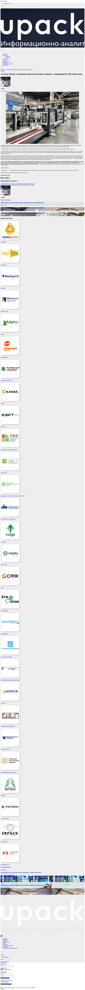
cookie (12, 987)
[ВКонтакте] (1, 178)
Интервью (8, 56)
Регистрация (3, 964)
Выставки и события (8, 63)
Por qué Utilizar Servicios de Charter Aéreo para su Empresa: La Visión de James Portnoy (21, 872)
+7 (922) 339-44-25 (5, 957)
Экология (5, 62)
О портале (5, 54)
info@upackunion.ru (5, 961)
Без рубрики (3, 869)
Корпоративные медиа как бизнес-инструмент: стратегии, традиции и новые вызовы (21, 878)
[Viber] (7, 178)
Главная (5, 938)
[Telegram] (5, 178)
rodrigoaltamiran (9, 875)
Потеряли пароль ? (7, 969)
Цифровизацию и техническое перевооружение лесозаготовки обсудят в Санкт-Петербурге (22, 202)
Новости (5, 55)
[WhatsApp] (9, 178)
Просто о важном (5, 876)
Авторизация (4, 971)
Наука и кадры (6, 61)
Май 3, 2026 (3, 875)
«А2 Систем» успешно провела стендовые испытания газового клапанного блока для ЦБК (22, 212)
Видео (4, 60)
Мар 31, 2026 (3, 881)
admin (3, 88)
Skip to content (4, 1)
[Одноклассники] (3, 178)
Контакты (5, 64)
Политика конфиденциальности (10, 948)
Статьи (7, 57)
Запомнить (4, 968)
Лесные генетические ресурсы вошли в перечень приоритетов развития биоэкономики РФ (22, 207)
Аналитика (5, 59)
